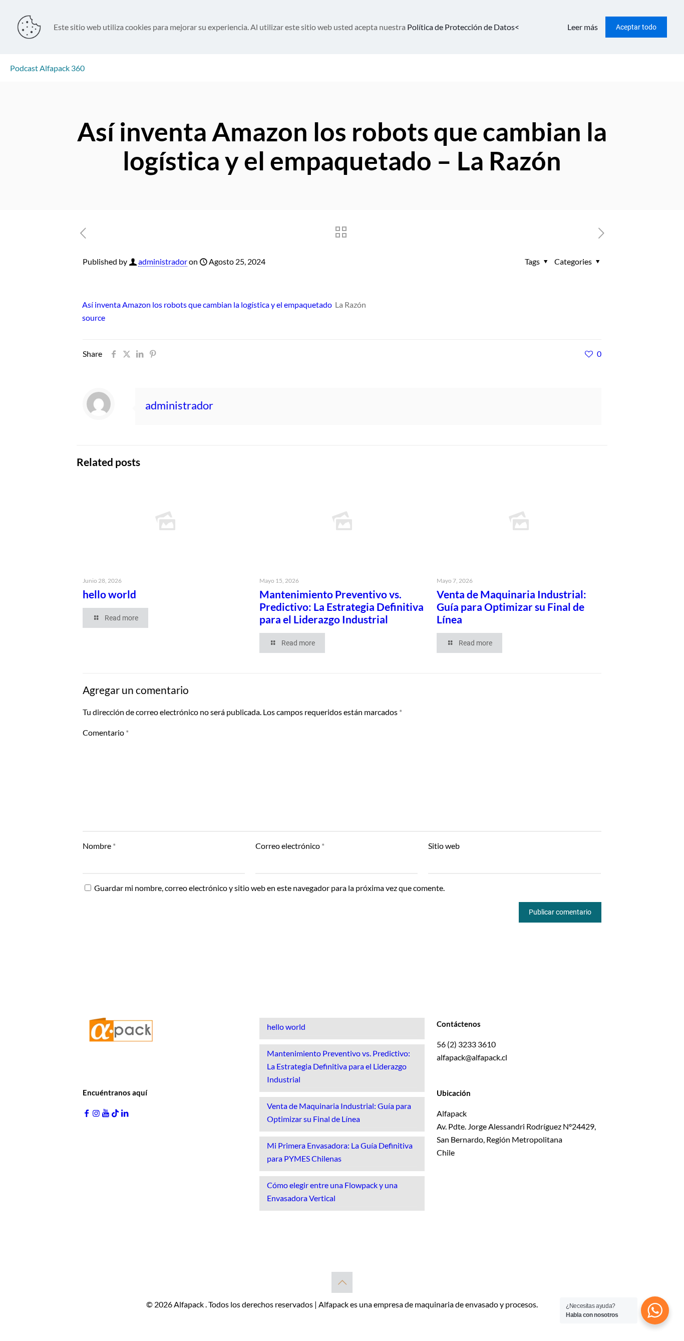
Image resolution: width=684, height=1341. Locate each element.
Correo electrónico (289, 845)
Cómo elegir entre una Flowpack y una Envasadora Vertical (332, 1191)
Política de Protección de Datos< (463, 27)
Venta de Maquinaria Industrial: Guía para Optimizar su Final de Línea (511, 606)
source (93, 317)
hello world (109, 594)
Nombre (99, 845)
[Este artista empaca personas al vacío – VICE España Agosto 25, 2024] (9, 1301)
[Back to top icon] (342, 1282)
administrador (162, 261)
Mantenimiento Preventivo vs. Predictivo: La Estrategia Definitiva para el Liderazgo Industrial (341, 606)
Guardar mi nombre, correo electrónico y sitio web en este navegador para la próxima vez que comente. (269, 887)
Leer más (582, 27)
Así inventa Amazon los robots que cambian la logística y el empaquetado (207, 304)
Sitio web (444, 845)
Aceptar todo (636, 27)
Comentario (106, 732)
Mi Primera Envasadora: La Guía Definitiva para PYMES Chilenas (340, 1152)
